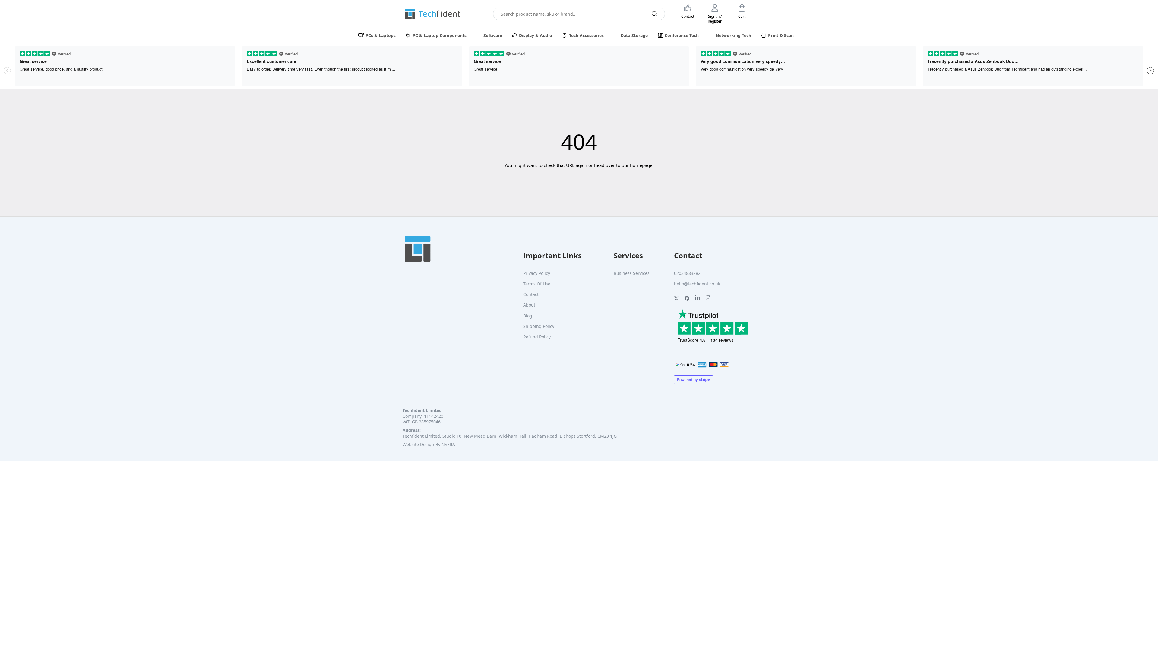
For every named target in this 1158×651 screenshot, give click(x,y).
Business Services (632, 273)
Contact (531, 294)
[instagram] (708, 299)
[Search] (654, 14)
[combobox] (579, 14)
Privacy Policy (536, 273)
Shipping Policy (538, 326)
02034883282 (687, 273)
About (529, 305)
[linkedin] (697, 299)
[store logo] (433, 13)
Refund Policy (537, 337)
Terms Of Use (536, 284)
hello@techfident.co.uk (697, 284)
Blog (527, 316)
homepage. (641, 165)
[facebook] (687, 299)
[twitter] (676, 299)
